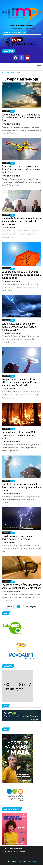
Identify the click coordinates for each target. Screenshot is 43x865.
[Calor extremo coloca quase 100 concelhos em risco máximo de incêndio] (21, 414)
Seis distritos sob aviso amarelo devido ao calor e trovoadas (18, 538)
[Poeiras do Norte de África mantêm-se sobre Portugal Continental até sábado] (21, 567)
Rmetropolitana (9, 228)
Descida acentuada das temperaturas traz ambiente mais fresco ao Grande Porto (21, 117)
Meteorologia (11, 73)
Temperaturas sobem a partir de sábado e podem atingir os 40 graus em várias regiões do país (20, 382)
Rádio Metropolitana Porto (21, 25)
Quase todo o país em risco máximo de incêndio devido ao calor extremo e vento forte (21, 169)
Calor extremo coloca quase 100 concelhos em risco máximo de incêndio (18, 435)
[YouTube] (27, 57)
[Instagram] (21, 57)
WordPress (17, 861)
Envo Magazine (32, 861)
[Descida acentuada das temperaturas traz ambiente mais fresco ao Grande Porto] (21, 95)
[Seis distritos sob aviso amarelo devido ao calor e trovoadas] (21, 519)
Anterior (9, 607)
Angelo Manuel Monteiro (12, 124)
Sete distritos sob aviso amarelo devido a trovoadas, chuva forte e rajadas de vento (19, 326)
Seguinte (33, 607)
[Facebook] (15, 57)
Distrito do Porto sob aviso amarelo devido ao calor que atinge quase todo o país (21, 487)
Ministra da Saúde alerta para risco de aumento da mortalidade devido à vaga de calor (21, 221)
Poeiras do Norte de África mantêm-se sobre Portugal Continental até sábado (21, 586)
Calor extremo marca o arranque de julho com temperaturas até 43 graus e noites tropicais (21, 274)
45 (27, 607)
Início (3, 73)
